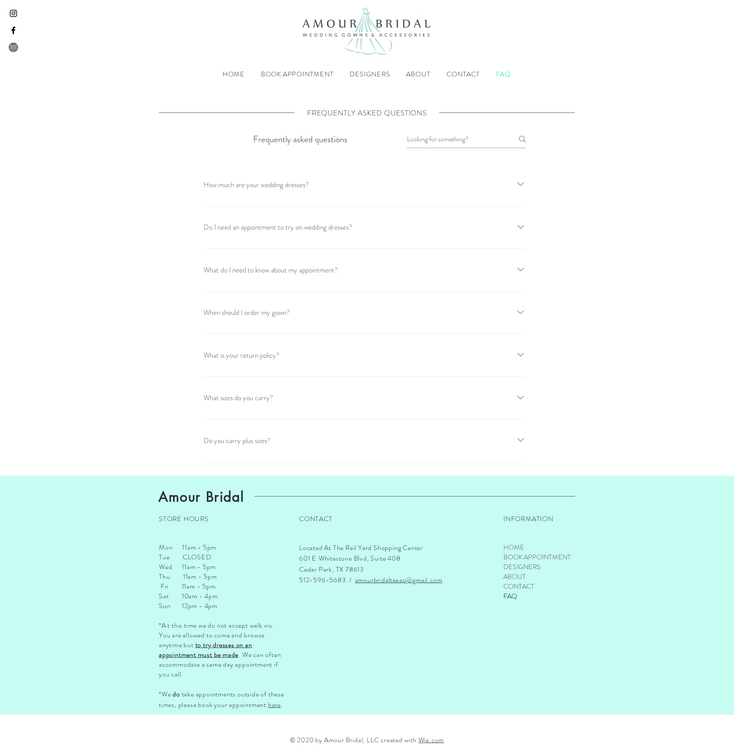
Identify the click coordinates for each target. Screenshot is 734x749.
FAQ (510, 596)
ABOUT (514, 576)
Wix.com (431, 740)
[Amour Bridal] (13, 13)
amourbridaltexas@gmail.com (399, 580)
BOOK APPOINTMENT (533, 557)
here (274, 705)
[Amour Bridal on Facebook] (13, 30)
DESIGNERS (522, 567)
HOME (513, 547)
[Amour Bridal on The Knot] (13, 47)
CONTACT (518, 586)
